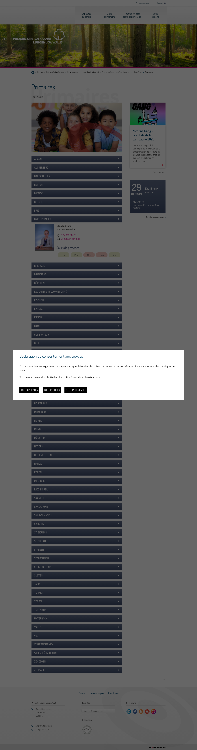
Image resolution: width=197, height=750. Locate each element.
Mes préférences (76, 390)
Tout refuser (52, 390)
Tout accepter (29, 390)
